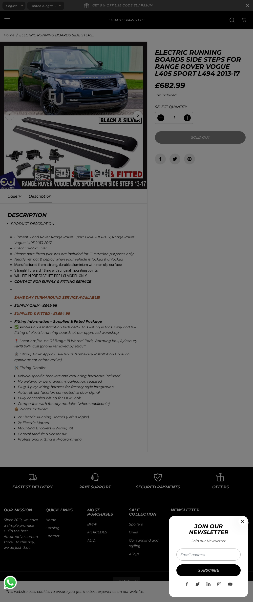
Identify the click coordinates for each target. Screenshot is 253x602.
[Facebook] (186, 584)
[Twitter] (197, 584)
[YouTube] (230, 584)
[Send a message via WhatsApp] (10, 582)
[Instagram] (219, 584)
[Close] (242, 521)
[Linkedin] (208, 584)
